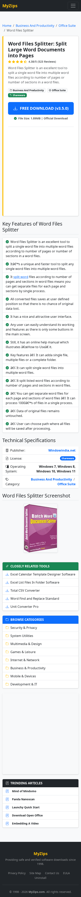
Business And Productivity (35, 25)
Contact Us (52, 873)
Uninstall (40, 878)
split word (20, 277)
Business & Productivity (27, 668)
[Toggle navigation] (73, 6)
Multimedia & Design (26, 644)
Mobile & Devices (23, 676)
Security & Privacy (23, 628)
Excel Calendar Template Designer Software (42, 574)
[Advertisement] (40, 170)
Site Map (35, 873)
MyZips (9, 5)
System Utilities (21, 636)
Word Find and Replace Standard (34, 598)
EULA (66, 873)
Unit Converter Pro (24, 606)
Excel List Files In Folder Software (34, 582)
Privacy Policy (17, 873)
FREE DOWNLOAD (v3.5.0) (44, 108)
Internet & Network (25, 660)
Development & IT (23, 684)
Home (6, 25)
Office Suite (67, 25)
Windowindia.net (61, 450)
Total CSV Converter (25, 590)
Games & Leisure (23, 652)
